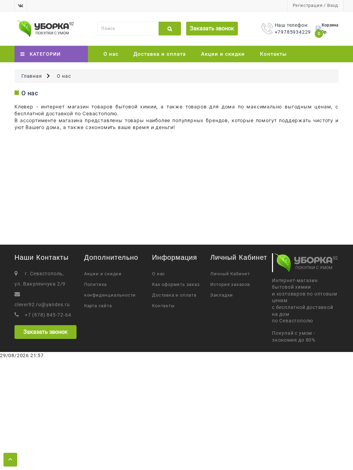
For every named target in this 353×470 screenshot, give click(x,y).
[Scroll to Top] (10, 460)
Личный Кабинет (230, 273)
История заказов (230, 284)
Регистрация (308, 5)
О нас (111, 54)
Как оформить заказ (176, 284)
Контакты (273, 54)
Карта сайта (98, 305)
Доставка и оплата (159, 54)
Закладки (221, 295)
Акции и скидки (223, 54)
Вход (332, 5)
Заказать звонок (212, 28)
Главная (31, 76)
